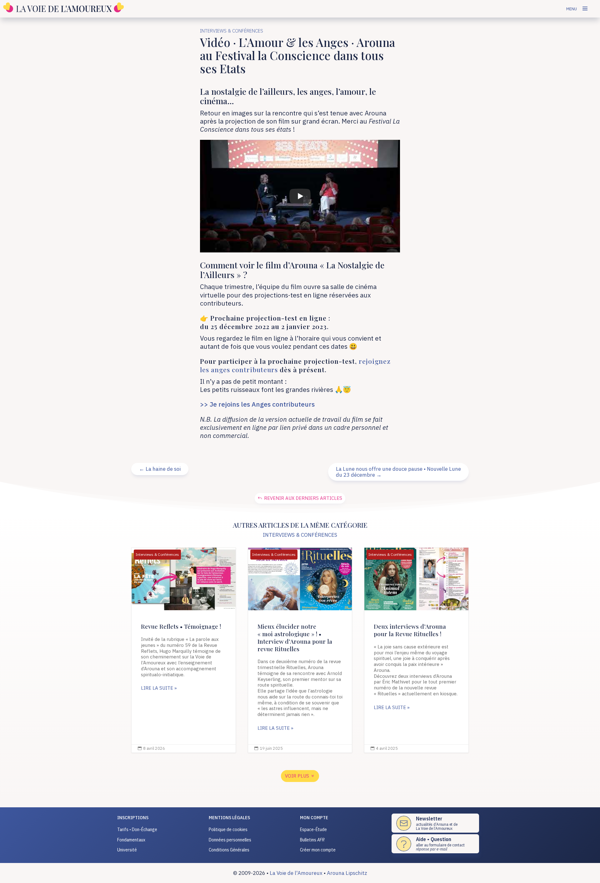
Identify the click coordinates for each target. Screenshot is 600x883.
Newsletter (429, 818)
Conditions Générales (229, 850)
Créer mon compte (318, 850)
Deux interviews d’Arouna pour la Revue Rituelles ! (416, 650)
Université (127, 850)
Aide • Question (433, 839)
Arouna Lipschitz (347, 873)
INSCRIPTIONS (132, 817)
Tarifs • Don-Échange (137, 829)
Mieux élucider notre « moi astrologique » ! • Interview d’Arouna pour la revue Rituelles (300, 650)
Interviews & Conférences (231, 31)
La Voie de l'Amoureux (296, 873)
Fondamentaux (131, 840)
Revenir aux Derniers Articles (303, 498)
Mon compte (314, 817)
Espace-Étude (313, 829)
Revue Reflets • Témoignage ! (184, 650)
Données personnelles (230, 840)
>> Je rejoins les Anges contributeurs (257, 404)
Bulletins (312, 840)
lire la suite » (159, 688)
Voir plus (297, 776)
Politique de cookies (228, 829)
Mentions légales (229, 817)
